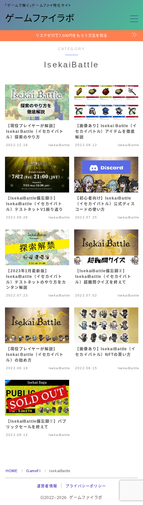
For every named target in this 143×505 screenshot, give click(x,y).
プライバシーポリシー (86, 486)
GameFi (33, 471)
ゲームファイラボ (39, 19)
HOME (11, 471)
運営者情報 (47, 486)
